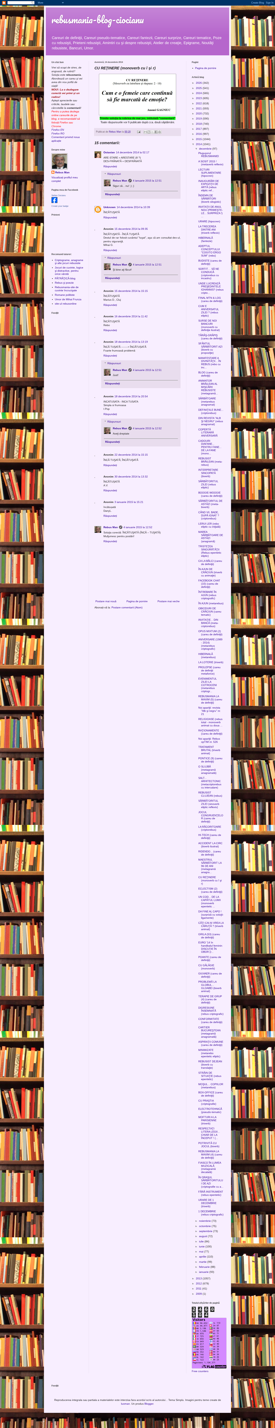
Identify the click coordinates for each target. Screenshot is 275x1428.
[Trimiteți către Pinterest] (159, 132)
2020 (199, 113)
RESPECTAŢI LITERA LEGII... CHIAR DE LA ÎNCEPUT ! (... (209, 1133)
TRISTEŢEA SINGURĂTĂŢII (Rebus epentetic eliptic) (209, 551)
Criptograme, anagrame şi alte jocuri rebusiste (69, 262)
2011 (199, 1288)
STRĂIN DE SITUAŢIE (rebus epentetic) (209, 1076)
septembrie (206, 1231)
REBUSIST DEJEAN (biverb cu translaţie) (210, 1064)
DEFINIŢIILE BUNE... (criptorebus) (210, 411)
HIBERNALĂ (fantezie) (205, 239)
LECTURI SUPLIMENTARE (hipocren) (209, 172)
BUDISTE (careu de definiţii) (210, 262)
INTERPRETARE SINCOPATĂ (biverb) (208, 473)
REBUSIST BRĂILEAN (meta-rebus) (210, 461)
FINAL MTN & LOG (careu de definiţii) (210, 299)
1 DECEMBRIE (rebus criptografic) (211, 1213)
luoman (125, 1403)
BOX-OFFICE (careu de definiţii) (210, 1094)
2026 (199, 82)
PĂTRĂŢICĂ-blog (65, 278)
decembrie (205, 148)
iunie (202, 1246)
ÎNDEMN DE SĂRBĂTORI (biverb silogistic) (209, 198)
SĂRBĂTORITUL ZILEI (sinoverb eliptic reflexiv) (208, 804)
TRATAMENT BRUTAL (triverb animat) (209, 750)
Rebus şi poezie (64, 282)
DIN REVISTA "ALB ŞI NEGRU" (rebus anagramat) (210, 421)
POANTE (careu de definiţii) (209, 959)
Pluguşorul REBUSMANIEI (208, 155)
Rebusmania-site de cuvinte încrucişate (67, 289)
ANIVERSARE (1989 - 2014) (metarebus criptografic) (210, 644)
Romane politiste (65, 294)
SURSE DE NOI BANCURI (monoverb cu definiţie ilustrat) (209, 325)
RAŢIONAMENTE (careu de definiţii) (210, 732)
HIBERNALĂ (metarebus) (207, 655)
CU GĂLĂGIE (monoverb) (206, 967)
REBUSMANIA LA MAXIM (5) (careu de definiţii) (210, 699)
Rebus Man (120, 180)
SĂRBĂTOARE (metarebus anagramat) (207, 401)
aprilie (203, 1256)
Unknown (109, 207)
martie (203, 1261)
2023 (199, 98)
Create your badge (59, 206)
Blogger (148, 1403)
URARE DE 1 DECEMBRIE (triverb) (207, 1203)
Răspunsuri (114, 174)
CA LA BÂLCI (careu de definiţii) (210, 562)
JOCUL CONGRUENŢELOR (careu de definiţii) (210, 817)
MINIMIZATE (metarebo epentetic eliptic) (209, 1053)
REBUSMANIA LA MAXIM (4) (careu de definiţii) (210, 1154)
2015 (199, 139)
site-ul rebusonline (66, 303)
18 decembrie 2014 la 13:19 (131, 341)
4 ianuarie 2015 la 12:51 (147, 180)
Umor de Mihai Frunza (68, 299)
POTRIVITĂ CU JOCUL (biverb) (208, 1145)
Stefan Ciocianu (58, 195)
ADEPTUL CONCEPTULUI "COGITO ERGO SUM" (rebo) (209, 251)
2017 (199, 128)
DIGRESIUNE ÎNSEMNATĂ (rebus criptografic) (211, 1011)
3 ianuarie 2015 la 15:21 (128, 501)
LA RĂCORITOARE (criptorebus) (209, 828)
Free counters (200, 1371)
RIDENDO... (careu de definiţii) (209, 853)
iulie (201, 1241)
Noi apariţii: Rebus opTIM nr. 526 (209, 740)
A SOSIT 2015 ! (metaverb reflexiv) (210, 163)
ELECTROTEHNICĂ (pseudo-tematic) (210, 1110)
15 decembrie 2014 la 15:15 (131, 290)
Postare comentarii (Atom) (127, 607)
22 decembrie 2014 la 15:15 (131, 454)
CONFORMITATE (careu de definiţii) (210, 1020)
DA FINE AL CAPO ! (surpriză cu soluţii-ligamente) (211, 914)
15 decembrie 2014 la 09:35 (131, 228)
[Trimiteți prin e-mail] (145, 132)
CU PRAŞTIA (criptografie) (207, 1102)
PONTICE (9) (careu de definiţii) (210, 760)
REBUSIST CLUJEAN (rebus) (210, 794)
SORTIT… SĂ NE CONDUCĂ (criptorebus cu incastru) (208, 273)
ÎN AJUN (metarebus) (211, 603)
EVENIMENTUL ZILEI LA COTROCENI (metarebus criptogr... (207, 685)
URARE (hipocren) (209, 221)
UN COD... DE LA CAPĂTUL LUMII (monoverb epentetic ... (209, 901)
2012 (199, 1283)
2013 (199, 1278)
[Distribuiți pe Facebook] (156, 132)
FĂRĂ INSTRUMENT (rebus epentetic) (210, 1193)
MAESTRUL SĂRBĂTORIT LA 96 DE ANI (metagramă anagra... (209, 866)
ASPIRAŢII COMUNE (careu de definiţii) (210, 1043)
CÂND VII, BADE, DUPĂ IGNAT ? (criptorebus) (208, 515)
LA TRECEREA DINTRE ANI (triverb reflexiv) (209, 229)
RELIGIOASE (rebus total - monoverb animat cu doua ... (210, 722)
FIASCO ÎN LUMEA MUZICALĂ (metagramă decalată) (209, 1167)
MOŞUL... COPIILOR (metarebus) (210, 1086)
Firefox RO (57, 133)
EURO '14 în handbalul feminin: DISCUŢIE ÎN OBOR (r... (210, 947)
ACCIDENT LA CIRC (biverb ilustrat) (210, 845)
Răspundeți (110, 166)
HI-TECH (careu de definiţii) (209, 836)
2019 (199, 118)
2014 (199, 144)
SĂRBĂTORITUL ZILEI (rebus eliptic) (208, 484)
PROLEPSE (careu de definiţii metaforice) (209, 670)
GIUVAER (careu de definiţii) (210, 975)
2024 (199, 93)
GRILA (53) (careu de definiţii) (209, 936)
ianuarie (204, 1271)
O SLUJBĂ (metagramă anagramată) (207, 769)
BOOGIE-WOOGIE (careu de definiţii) (210, 494)
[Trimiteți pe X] (152, 132)
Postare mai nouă (105, 601)
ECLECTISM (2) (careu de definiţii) (210, 890)
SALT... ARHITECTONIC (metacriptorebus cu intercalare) (209, 782)
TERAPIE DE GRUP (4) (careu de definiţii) (210, 999)
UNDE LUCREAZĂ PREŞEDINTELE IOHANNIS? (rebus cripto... (211, 288)
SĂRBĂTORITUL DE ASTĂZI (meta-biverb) (210, 504)
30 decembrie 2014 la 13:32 (131, 476)
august (203, 1236)
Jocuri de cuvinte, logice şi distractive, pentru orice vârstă (69, 270)
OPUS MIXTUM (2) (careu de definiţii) (210, 633)
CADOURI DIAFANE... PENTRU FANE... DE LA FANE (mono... (209, 447)
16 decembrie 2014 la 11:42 (131, 316)
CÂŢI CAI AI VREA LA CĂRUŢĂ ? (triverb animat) (211, 926)
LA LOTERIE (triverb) (210, 662)
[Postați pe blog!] (149, 132)
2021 (199, 108)
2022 (199, 103)
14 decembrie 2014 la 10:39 (133, 207)
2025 (199, 88)
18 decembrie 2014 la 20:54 (131, 396)
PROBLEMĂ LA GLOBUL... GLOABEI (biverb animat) (209, 986)
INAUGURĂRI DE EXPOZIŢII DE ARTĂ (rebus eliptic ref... (208, 185)
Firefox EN (57, 129)
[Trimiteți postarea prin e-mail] (138, 131)
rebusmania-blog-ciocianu (97, 19)
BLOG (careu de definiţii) (208, 374)
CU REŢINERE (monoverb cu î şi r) (210, 880)
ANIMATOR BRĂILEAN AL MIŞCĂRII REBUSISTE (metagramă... (208, 387)
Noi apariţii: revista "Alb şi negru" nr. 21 (209, 710)
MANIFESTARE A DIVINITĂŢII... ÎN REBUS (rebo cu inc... (209, 363)
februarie (204, 1266)
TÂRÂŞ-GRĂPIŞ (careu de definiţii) (210, 337)
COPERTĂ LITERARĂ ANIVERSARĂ (208, 432)
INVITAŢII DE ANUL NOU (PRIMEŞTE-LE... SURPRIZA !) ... (210, 211)
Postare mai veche (169, 601)
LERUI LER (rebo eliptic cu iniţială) (209, 525)
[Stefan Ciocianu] (54, 202)
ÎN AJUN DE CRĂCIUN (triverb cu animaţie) (210, 572)
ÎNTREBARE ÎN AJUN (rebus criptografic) (207, 595)
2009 (199, 1293)
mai (201, 1251)
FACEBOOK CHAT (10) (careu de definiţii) (209, 583)
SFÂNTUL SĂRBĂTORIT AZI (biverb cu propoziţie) (210, 348)
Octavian (109, 152)
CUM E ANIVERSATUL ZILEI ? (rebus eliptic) (208, 311)
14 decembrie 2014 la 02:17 (132, 152)
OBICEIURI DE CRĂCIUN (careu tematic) (209, 611)
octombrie (205, 1226)
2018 (199, 123)
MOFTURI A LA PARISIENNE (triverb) (207, 1120)
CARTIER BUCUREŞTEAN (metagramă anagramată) (209, 1032)
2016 (199, 133)
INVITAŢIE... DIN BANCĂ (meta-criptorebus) (208, 623)
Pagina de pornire (137, 601)
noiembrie (205, 1220)
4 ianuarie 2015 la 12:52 (147, 428)
